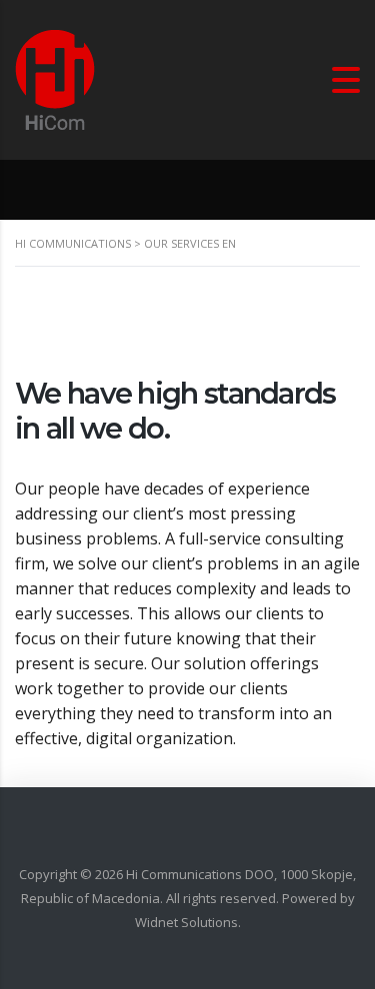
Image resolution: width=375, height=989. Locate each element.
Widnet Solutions (186, 922)
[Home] (55, 78)
